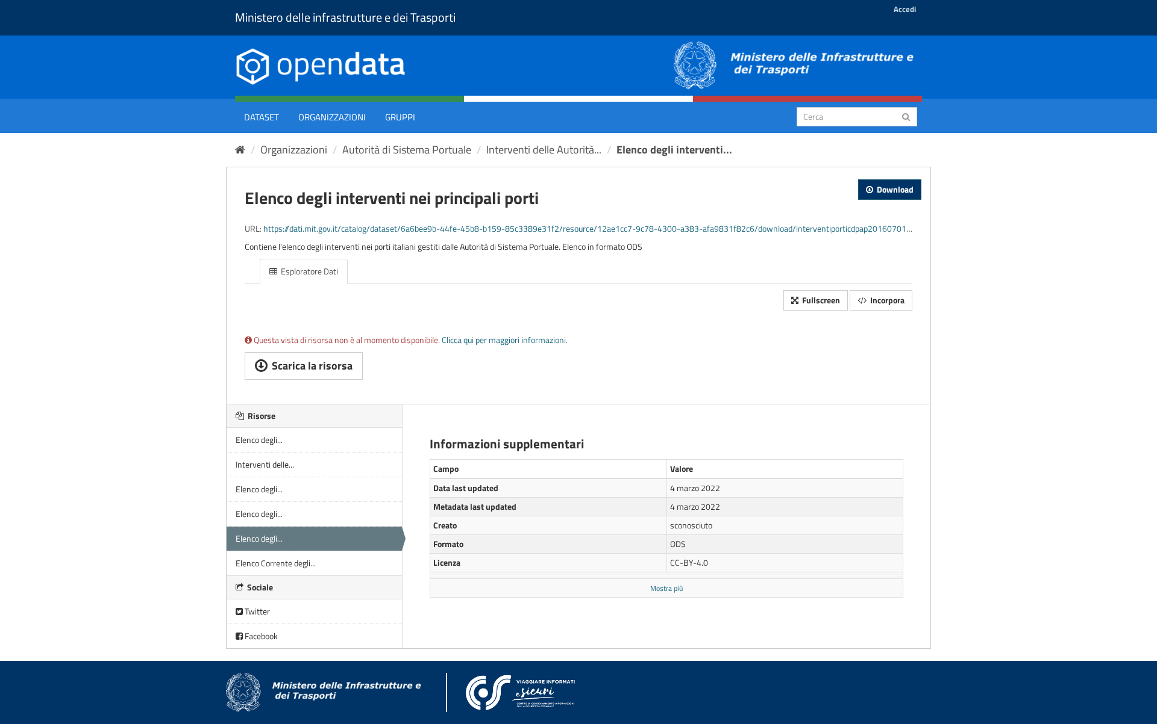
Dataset (261, 117)
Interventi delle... (265, 464)
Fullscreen (820, 300)
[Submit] (906, 116)
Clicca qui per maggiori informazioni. (505, 339)
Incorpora (886, 300)
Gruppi (400, 117)
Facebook (260, 636)
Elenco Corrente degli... (276, 563)
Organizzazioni (332, 117)
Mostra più (666, 588)
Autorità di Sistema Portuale (406, 149)
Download (894, 189)
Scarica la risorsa (311, 365)
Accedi (905, 9)
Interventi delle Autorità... (543, 149)
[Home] (240, 149)
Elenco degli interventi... (674, 149)
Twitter (256, 611)
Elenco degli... (259, 439)
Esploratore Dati (308, 271)
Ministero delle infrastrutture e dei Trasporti (345, 17)
